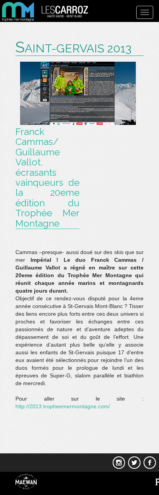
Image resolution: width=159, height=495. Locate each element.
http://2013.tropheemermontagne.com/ (62, 406)
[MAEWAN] (23, 481)
